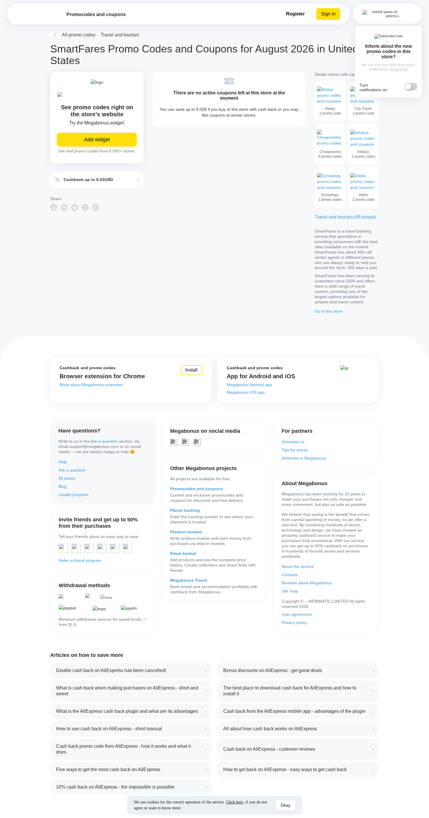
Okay (285, 805)
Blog (62, 486)
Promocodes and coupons (196, 488)
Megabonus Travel (188, 580)
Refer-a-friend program (80, 560)
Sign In (328, 13)
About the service (298, 566)
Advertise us (293, 441)
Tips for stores (295, 450)
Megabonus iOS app (246, 392)
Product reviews (186, 531)
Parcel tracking (185, 510)
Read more (399, 69)
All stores (66, 478)
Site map (290, 591)
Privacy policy (294, 622)
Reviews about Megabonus (307, 582)
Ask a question (104, 441)
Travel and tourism (120, 34)
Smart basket (183, 553)
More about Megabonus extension (91, 384)
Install (191, 369)
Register (295, 13)
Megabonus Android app (249, 384)
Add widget (97, 140)
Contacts (290, 574)
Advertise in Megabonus (304, 458)
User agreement (297, 614)
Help (62, 462)
